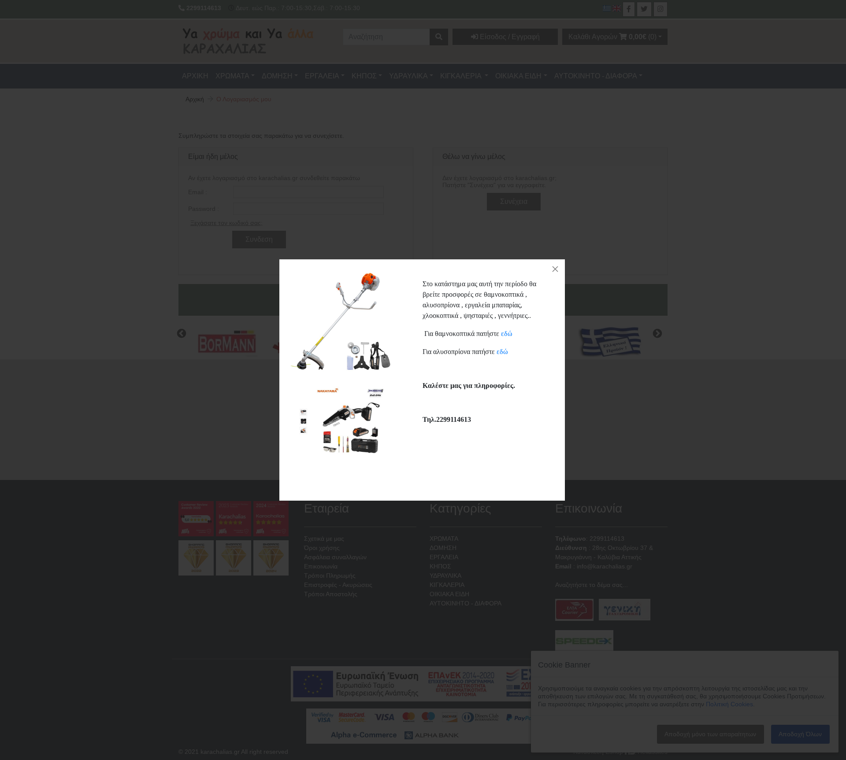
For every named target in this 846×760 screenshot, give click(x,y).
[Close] (555, 269)
